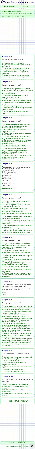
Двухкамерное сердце (12, 360)
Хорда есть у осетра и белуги (14, 106)
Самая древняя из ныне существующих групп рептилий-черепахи (17, 217)
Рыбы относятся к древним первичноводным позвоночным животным (16, 99)
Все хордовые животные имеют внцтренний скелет (14, 92)
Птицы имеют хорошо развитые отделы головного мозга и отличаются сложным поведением (17, 274)
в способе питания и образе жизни (16, 384)
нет (5, 294)
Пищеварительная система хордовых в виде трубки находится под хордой (16, 69)
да (5, 293)
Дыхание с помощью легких (13, 369)
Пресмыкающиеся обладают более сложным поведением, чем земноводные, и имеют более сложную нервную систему (17, 230)
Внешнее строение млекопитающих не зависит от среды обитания (16, 312)
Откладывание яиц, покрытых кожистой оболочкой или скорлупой (17, 358)
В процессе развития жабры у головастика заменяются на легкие (14, 146)
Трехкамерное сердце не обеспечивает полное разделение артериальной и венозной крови (16, 141)
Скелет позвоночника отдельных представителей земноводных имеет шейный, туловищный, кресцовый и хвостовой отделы (14, 151)
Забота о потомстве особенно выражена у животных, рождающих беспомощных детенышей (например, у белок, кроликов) (17, 340)
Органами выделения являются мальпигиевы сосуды (14, 363)
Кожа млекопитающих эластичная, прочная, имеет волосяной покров (15, 315)
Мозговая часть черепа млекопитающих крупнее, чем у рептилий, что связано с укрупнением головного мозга (17, 320)
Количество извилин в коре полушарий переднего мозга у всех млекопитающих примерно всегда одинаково (16, 335)
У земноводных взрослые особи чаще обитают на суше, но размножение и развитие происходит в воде (16, 126)
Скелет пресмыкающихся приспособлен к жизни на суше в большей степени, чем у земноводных (17, 221)
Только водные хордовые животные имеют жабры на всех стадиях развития (16, 76)
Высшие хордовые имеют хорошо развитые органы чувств (15, 96)
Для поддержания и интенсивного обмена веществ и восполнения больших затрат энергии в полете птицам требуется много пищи (16, 268)
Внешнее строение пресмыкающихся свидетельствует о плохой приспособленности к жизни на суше (16, 206)
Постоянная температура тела (14, 371)
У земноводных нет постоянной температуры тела (14, 130)
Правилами (26, 446)
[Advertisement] (17, 36)
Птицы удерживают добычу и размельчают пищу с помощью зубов (14, 263)
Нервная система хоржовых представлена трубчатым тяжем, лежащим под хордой (17, 64)
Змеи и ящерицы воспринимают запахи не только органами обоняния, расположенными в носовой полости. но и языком (17, 212)
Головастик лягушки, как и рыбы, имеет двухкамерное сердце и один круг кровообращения (16, 157)
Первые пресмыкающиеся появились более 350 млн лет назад (16, 202)
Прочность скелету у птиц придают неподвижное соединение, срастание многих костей (17, 252)
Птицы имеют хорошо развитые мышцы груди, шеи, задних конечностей (17, 260)
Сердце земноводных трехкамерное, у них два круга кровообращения (16, 137)
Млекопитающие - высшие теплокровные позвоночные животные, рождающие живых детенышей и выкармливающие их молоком (17, 307)
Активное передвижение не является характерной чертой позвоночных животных (17, 89)
